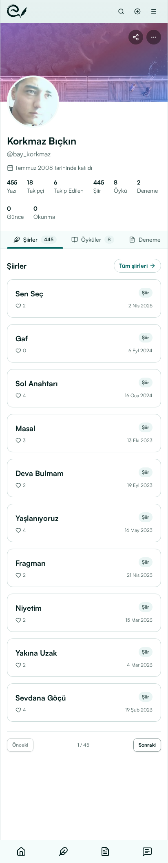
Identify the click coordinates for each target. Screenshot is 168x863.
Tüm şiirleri (133, 265)
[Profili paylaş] (135, 37)
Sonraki (147, 745)
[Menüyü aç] (153, 11)
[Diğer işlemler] (153, 37)
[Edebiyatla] (17, 11)
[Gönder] (137, 11)
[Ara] (121, 11)
